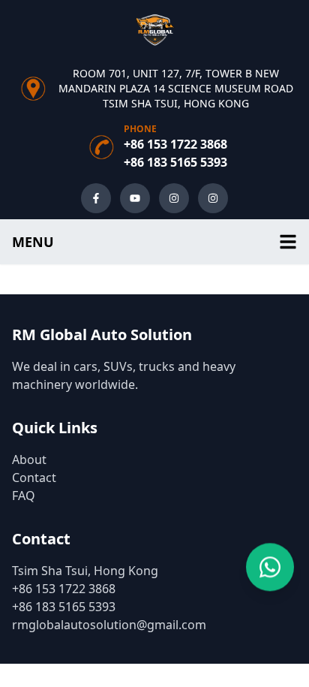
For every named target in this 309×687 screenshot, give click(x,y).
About (29, 459)
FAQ (23, 495)
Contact (34, 477)
